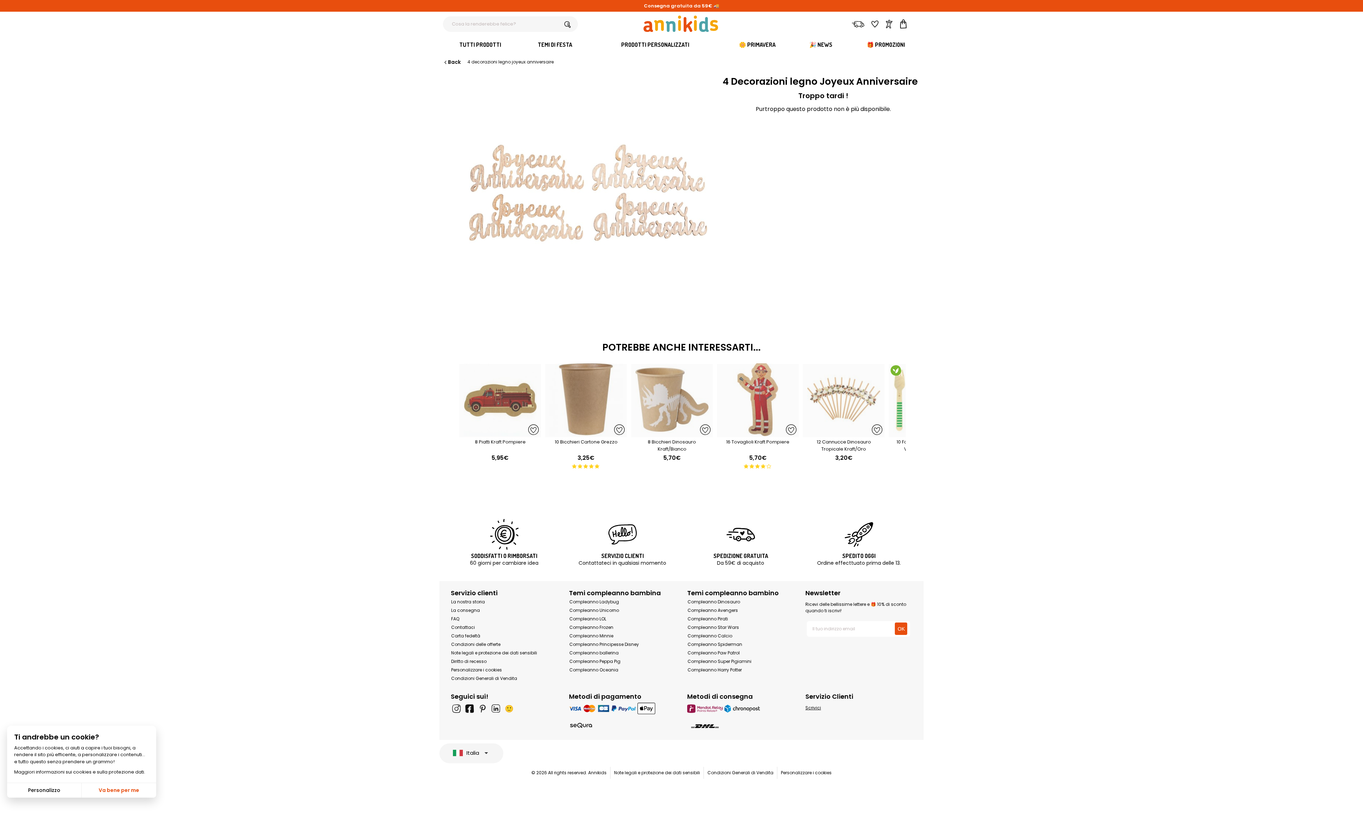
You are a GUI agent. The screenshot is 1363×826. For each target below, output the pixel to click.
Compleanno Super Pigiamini (719, 661)
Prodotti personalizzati (655, 44)
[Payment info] (622, 708)
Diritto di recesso (469, 661)
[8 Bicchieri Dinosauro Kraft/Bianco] (671, 433)
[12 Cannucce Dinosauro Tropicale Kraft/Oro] (843, 433)
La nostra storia (468, 602)
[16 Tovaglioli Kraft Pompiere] (757, 433)
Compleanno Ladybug (594, 602)
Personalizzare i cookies (476, 670)
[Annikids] (681, 24)
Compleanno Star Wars (713, 627)
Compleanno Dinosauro (714, 602)
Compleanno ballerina (594, 653)
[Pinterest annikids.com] (482, 708)
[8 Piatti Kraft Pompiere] (500, 433)
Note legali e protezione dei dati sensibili (494, 653)
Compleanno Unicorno (594, 610)
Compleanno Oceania (593, 670)
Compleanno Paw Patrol (714, 653)
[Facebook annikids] (469, 708)
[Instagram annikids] (456, 708)
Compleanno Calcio (710, 636)
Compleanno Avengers (713, 610)
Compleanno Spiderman (715, 644)
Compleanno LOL (587, 619)
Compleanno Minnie (591, 636)
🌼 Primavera (757, 44)
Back (454, 62)
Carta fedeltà (465, 636)
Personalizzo (44, 790)
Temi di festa (555, 44)
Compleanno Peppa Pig (594, 661)
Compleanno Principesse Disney (604, 644)
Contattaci (463, 627)
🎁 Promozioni (886, 44)
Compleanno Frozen (591, 627)
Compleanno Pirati (708, 619)
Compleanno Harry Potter (715, 670)
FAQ (455, 619)
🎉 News (820, 44)
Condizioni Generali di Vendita (484, 678)
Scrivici (813, 708)
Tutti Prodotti (480, 44)
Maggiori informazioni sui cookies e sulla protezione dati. (79, 772)
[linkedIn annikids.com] (496, 708)
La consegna (465, 610)
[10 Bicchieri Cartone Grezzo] (586, 433)
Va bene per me (119, 790)
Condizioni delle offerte (475, 644)
